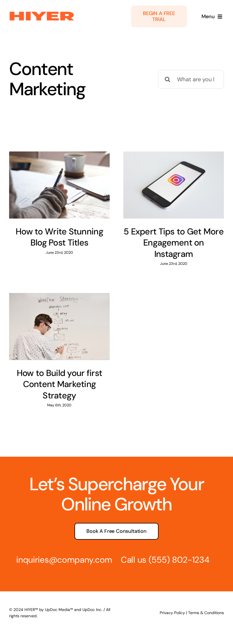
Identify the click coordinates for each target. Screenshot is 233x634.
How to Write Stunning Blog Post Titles (59, 237)
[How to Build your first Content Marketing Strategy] (59, 326)
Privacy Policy (172, 612)
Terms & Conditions (206, 612)
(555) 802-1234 (179, 559)
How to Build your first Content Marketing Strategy (59, 384)
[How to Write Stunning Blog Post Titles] (59, 185)
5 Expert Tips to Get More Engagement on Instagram (174, 242)
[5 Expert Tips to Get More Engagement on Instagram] (173, 185)
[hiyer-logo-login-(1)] (42, 12)
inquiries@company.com (64, 559)
